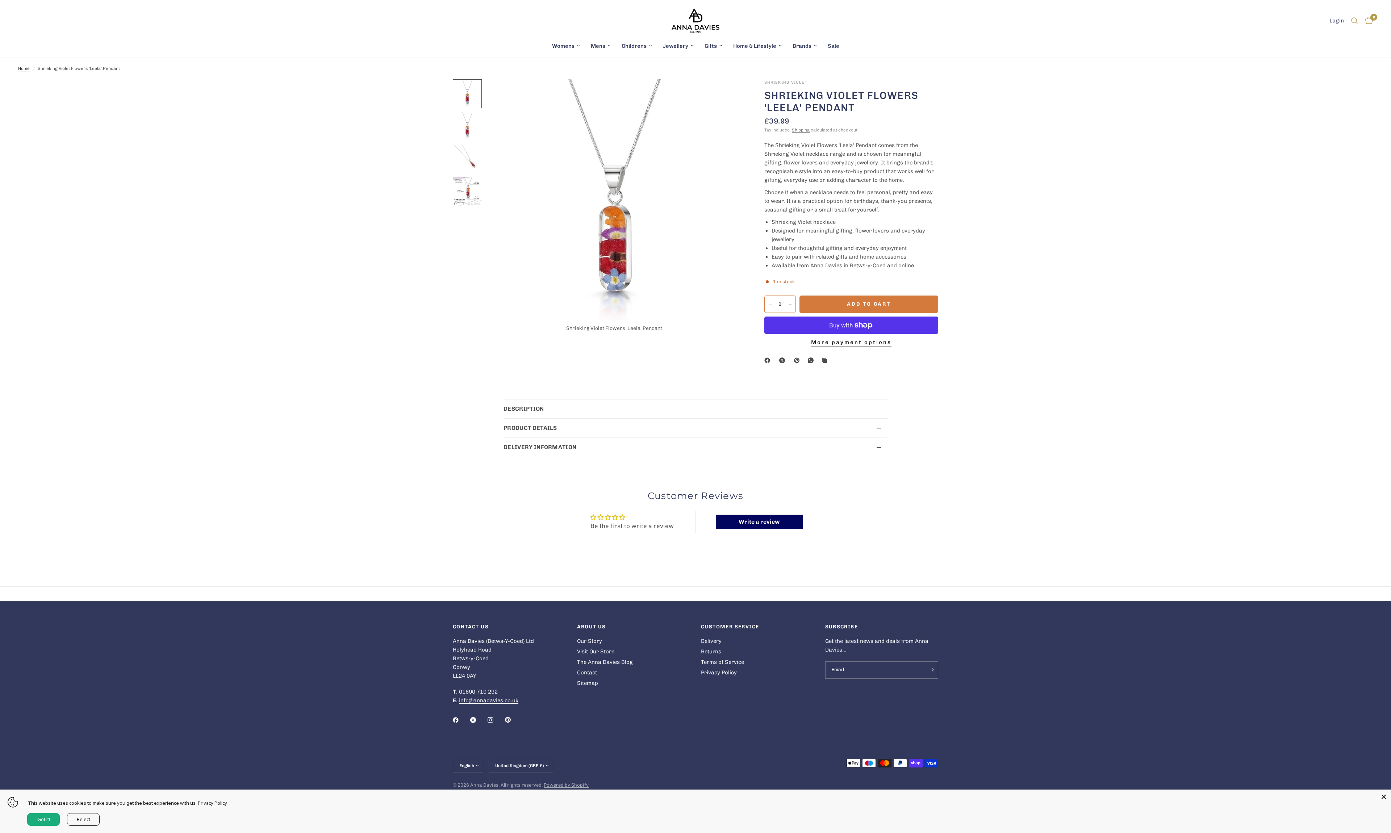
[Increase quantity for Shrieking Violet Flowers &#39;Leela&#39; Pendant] (790, 304)
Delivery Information (540, 447)
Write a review (759, 521)
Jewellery (675, 46)
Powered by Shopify (566, 785)
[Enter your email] (931, 670)
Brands (802, 46)
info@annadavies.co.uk (488, 700)
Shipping (801, 130)
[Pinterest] (798, 360)
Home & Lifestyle (754, 46)
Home (24, 68)
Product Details (530, 427)
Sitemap (587, 683)
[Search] (1355, 21)
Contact (587, 672)
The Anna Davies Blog (605, 662)
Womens (563, 46)
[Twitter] (478, 720)
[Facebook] (768, 360)
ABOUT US (591, 626)
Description (524, 408)
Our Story (589, 641)
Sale (833, 46)
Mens (598, 46)
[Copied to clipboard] (826, 360)
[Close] (1383, 796)
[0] (1367, 21)
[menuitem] (566, 46)
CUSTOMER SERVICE (730, 626)
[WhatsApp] (812, 360)
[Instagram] (496, 720)
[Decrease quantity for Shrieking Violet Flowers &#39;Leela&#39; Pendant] (770, 304)
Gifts (711, 46)
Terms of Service (722, 662)
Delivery (711, 641)
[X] (783, 360)
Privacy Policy (719, 672)
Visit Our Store (595, 651)
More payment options (851, 342)
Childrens (634, 46)
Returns (711, 651)
